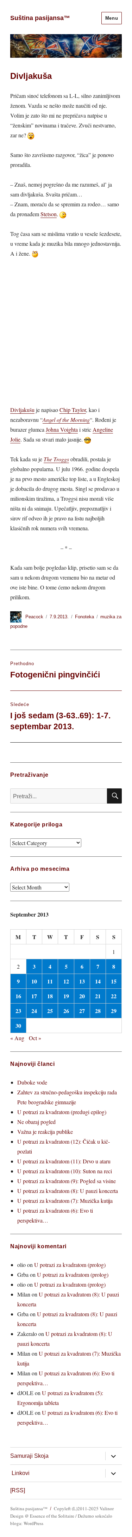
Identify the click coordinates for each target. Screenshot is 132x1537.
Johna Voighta (62, 429)
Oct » (35, 1038)
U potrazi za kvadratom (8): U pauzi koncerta (67, 1190)
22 (114, 996)
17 (34, 996)
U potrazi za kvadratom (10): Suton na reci (64, 1171)
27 (82, 1011)
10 (34, 981)
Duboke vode (32, 1082)
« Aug (17, 1038)
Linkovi (20, 1473)
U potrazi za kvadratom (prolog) (70, 1264)
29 (114, 1011)
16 (18, 996)
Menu (111, 18)
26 (66, 1011)
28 (98, 1011)
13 (82, 981)
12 (66, 981)
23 (18, 1011)
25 (50, 1011)
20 (82, 996)
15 (114, 981)
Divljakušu (22, 409)
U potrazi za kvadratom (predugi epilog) (61, 1112)
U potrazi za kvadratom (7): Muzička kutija (65, 1200)
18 (50, 996)
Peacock (34, 616)
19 (66, 996)
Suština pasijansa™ (40, 17)
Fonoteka (84, 616)
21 (98, 996)
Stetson (48, 214)
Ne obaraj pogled (36, 1121)
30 (18, 1025)
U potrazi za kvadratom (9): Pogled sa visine (66, 1181)
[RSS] (17, 1490)
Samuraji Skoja (29, 1456)
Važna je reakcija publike (45, 1131)
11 (50, 981)
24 (34, 1011)
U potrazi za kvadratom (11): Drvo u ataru (64, 1161)
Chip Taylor (72, 409)
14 (98, 981)
